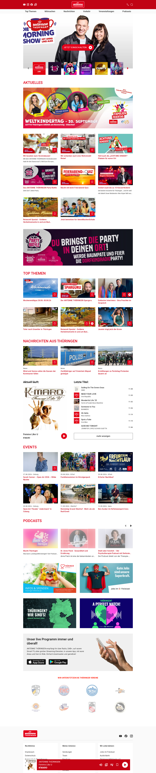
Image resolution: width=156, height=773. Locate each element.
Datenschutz (30, 756)
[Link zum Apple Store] (36, 662)
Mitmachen (50, 11)
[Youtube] (24, 4)
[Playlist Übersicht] (112, 765)
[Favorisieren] (117, 765)
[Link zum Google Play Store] (58, 662)
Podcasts (126, 11)
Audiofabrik (105, 756)
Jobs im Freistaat (107, 752)
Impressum (29, 752)
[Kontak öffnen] (127, 4)
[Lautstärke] (101, 765)
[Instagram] (28, 4)
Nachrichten (69, 11)
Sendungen (67, 752)
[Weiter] (131, 526)
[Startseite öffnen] (78, 4)
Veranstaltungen (106, 11)
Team (64, 756)
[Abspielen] (125, 765)
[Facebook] (31, 4)
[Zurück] (125, 526)
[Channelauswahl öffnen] (132, 4)
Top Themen (30, 11)
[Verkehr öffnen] (35, 4)
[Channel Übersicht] (106, 765)
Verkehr (86, 11)
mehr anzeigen (103, 436)
